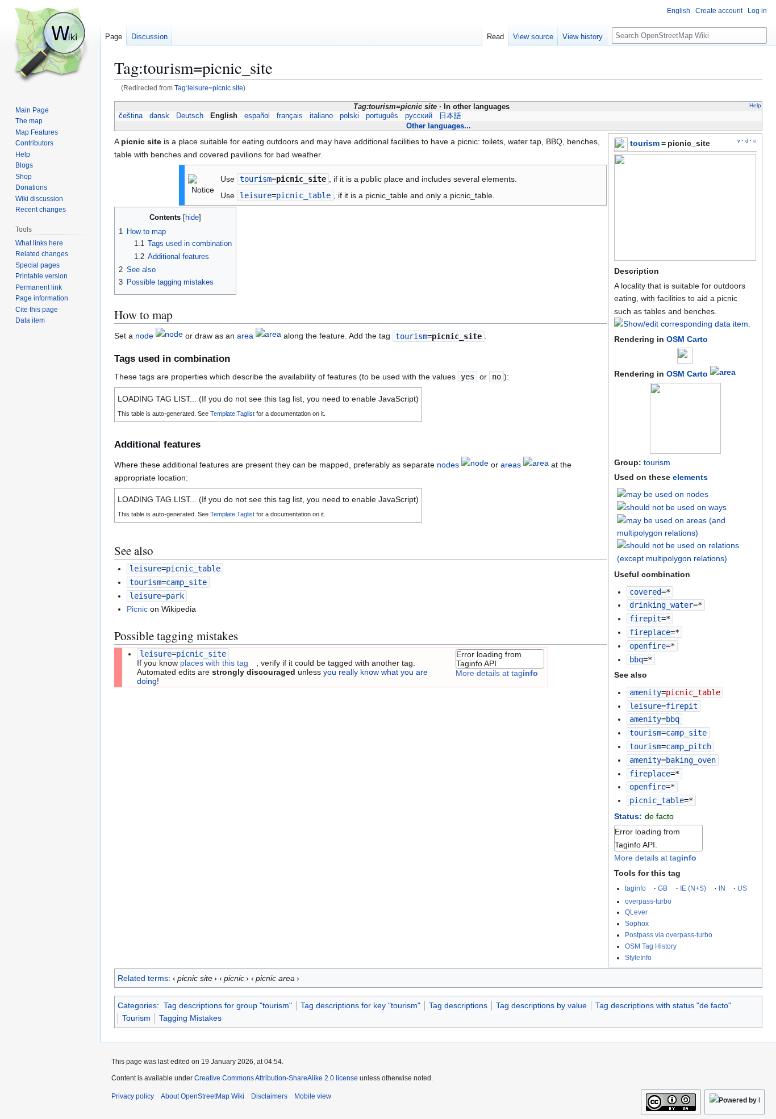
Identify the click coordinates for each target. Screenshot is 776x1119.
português (382, 116)
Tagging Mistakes (190, 1017)
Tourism (136, 1017)
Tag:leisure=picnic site (208, 87)
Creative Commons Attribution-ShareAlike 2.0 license (276, 1078)
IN (722, 888)
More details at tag (655, 857)
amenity (645, 692)
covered (645, 591)
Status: (628, 816)
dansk (159, 116)
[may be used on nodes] (662, 493)
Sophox (637, 923)
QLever (636, 912)
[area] (723, 373)
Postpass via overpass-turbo (668, 934)
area (245, 336)
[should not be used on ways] (672, 506)
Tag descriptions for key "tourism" (360, 1005)
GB (662, 888)
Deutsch (190, 116)
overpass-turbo (648, 901)
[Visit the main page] (50, 45)
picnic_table (656, 800)
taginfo (635, 888)
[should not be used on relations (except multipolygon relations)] (687, 551)
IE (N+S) (693, 888)
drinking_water (661, 604)
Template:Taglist (232, 413)
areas (510, 464)
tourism (645, 143)
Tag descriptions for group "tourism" (228, 1005)
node (144, 336)
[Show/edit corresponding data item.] (682, 323)
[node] (169, 336)
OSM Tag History (651, 946)
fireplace (649, 632)
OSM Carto (687, 339)
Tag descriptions (458, 1005)
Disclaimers (269, 1096)
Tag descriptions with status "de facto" (663, 1005)
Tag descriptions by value (541, 1005)
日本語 (450, 116)
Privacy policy (132, 1096)
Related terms (143, 978)
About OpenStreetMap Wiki (202, 1096)
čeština (130, 116)
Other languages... (438, 126)
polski (349, 116)
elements (690, 477)
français (289, 116)
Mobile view (312, 1096)
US (742, 888)
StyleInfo (638, 957)
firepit (645, 618)
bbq (636, 659)
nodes (448, 464)
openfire (647, 645)
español (257, 116)
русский (419, 116)
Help (755, 105)
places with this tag (214, 662)
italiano (321, 116)
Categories (137, 1005)
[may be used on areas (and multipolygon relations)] (687, 526)
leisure (645, 706)
